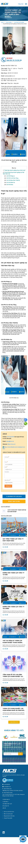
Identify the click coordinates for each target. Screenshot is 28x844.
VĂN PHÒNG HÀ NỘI (8, 792)
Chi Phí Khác (8, 184)
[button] (21, 4)
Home (2, 22)
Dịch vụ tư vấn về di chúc (9, 811)
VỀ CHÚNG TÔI (6, 805)
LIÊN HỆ (4, 808)
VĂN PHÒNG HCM (7, 788)
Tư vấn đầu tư (5, 801)
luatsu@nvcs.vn (10, 441)
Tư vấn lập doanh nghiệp (19, 22)
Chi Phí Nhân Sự (9, 182)
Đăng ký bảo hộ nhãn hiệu (9, 815)
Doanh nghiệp (9, 22)
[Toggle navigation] (26, 4)
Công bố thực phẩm (8, 818)
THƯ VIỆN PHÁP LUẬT (7, 803)
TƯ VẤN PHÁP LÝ (6, 799)
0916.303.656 (10, 436)
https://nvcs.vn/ (12, 444)
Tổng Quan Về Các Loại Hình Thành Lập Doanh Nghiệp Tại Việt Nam (13, 676)
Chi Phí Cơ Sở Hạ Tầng (11, 178)
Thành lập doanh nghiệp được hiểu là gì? (14, 170)
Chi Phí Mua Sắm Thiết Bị (12, 180)
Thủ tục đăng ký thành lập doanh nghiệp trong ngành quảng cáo (12, 642)
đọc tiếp (5, 547)
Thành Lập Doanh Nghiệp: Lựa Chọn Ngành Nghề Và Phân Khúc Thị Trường (14, 710)
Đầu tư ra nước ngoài (8, 813)
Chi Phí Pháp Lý (9, 176)
